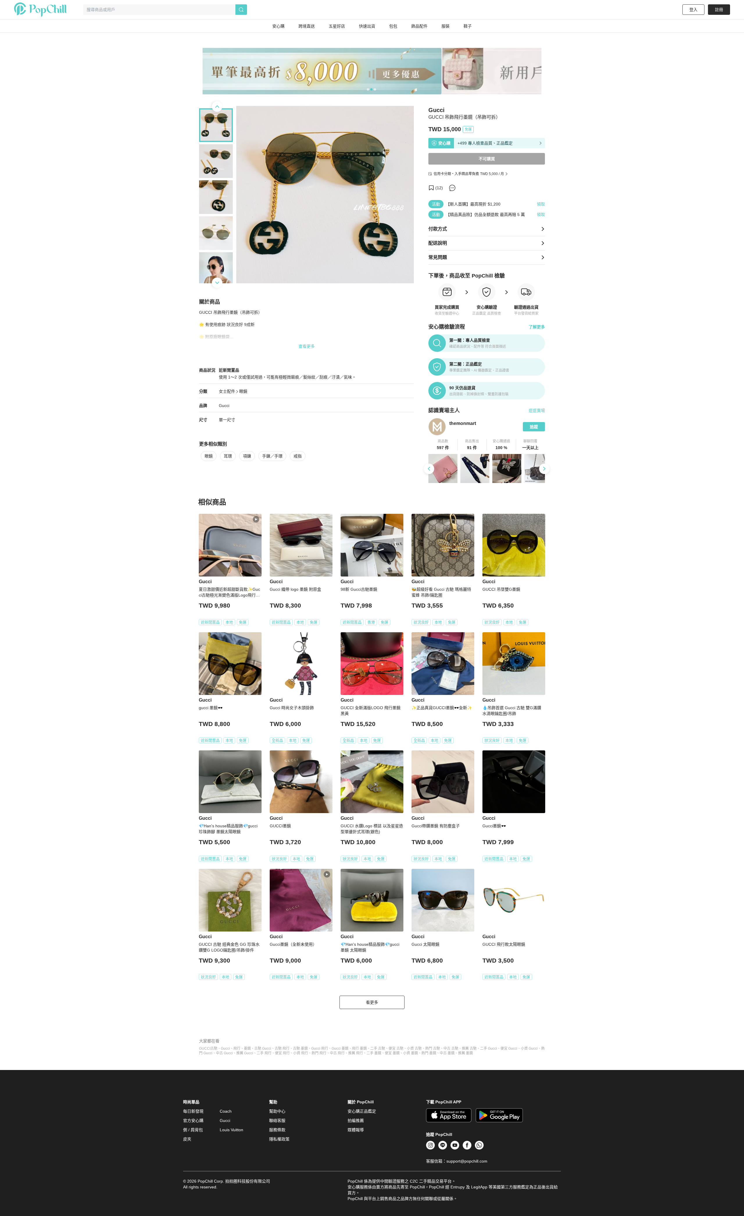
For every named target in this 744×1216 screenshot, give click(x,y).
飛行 (236, 1048)
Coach (226, 1111)
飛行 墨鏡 (359, 1048)
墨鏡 (247, 1048)
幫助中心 (277, 1111)
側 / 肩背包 (193, 1129)
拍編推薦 (356, 1120)
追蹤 (534, 426)
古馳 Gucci (262, 1048)
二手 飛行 (264, 1053)
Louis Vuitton (231, 1129)
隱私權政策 (279, 1139)
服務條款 (277, 1129)
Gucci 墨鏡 (340, 1048)
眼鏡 (243, 391)
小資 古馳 (414, 1048)
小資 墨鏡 (410, 1053)
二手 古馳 (377, 1048)
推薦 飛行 (355, 1053)
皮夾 (187, 1139)
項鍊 (247, 456)
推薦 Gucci (244, 1053)
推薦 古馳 (469, 1048)
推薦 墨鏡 (465, 1053)
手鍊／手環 (272, 456)
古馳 (213, 1048)
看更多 (372, 1002)
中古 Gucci (224, 1053)
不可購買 (487, 158)
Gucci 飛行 (319, 1048)
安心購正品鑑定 (362, 1111)
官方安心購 (193, 1120)
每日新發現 (193, 1111)
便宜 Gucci (508, 1048)
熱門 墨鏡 (428, 1053)
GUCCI (204, 1048)
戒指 (298, 456)
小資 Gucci (529, 1048)
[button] (443, 445)
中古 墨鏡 (447, 1053)
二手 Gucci (488, 1048)
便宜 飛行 (282, 1053)
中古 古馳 (450, 1048)
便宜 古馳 (396, 1048)
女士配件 (227, 391)
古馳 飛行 (282, 1048)
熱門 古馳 (432, 1048)
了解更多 (537, 327)
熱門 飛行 (319, 1053)
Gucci (224, 405)
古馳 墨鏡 (300, 1048)
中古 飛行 (337, 1053)
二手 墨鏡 (373, 1053)
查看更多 (306, 346)
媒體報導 (356, 1129)
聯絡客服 (277, 1120)
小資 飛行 (300, 1053)
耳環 (228, 456)
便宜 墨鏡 (392, 1053)
